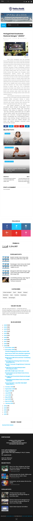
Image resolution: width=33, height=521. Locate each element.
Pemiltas (17, 295)
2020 (5, 335)
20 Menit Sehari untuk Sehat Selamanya (17, 355)
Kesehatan (6, 40)
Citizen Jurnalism (7, 292)
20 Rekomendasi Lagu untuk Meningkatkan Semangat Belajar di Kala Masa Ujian (19, 494)
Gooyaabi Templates (27, 516)
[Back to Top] (16, 519)
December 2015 (10, 347)
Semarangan (12, 297)
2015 (5, 345)
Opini (11, 295)
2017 (5, 341)
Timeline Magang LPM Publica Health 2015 (17, 351)
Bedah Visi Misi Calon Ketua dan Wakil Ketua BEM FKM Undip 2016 (19, 258)
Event (20, 38)
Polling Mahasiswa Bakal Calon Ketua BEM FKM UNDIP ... (17, 380)
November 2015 (10, 349)
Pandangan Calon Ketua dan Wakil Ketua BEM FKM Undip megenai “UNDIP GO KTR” (20, 265)
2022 (5, 331)
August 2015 (8, 391)
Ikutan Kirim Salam (7, 425)
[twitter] (26, 1)
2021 (5, 333)
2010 (5, 414)
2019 (5, 337)
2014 (5, 406)
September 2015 (10, 389)
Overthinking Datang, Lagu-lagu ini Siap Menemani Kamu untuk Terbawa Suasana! (20, 279)
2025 (5, 325)
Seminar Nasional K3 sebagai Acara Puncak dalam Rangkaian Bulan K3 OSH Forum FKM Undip (20, 501)
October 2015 (9, 387)
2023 (5, 329)
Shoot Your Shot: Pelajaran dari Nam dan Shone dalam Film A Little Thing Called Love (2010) (20, 468)
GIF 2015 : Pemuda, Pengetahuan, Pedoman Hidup (17, 364)
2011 (5, 412)
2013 (5, 408)
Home (3, 25)
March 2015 (8, 401)
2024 (5, 327)
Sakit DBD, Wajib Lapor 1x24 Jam (14, 371)
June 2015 (8, 395)
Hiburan (19, 292)
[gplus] (29, 1)
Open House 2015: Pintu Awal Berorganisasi (17, 353)
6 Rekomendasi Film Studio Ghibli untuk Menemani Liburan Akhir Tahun (20, 475)
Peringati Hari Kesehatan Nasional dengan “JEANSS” (17, 376)
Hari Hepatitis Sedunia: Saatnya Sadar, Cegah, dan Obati (15, 169)
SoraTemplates (10, 516)
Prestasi (5, 297)
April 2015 (8, 399)
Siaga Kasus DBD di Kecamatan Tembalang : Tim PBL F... (17, 358)
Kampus (24, 38)
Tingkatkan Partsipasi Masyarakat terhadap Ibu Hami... (15, 368)
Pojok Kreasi (23, 295)
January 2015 (9, 403)
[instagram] (31, 1)
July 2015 (8, 393)
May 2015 (8, 397)
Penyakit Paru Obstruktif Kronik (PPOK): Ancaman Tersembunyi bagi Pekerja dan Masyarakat (16, 154)
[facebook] (24, 1)
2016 (5, 343)
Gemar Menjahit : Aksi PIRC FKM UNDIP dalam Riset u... (16, 383)
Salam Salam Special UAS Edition (19, 506)
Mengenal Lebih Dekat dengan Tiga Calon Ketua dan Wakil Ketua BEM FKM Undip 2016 (20, 272)
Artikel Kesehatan (9, 147)
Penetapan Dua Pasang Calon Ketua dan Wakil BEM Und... (17, 361)
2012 (5, 410)
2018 (5, 339)
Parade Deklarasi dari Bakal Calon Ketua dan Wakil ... (17, 373)
